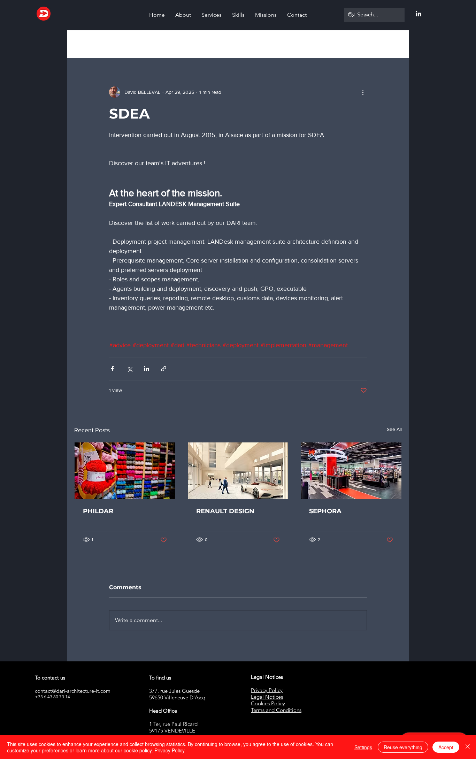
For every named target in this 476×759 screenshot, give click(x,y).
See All (394, 429)
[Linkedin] (418, 13)
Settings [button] (363, 747)
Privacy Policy (169, 750)
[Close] (467, 747)
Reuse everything (403, 747)
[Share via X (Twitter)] (129, 368)
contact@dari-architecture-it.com (72, 691)
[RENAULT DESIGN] (238, 470)
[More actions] (363, 92)
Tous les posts (90, 44)
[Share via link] (163, 368)
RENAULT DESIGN (225, 511)
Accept (445, 747)
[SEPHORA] (351, 470)
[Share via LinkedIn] (146, 368)
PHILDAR (98, 511)
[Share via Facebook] (112, 368)
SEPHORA (325, 511)
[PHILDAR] (125, 470)
